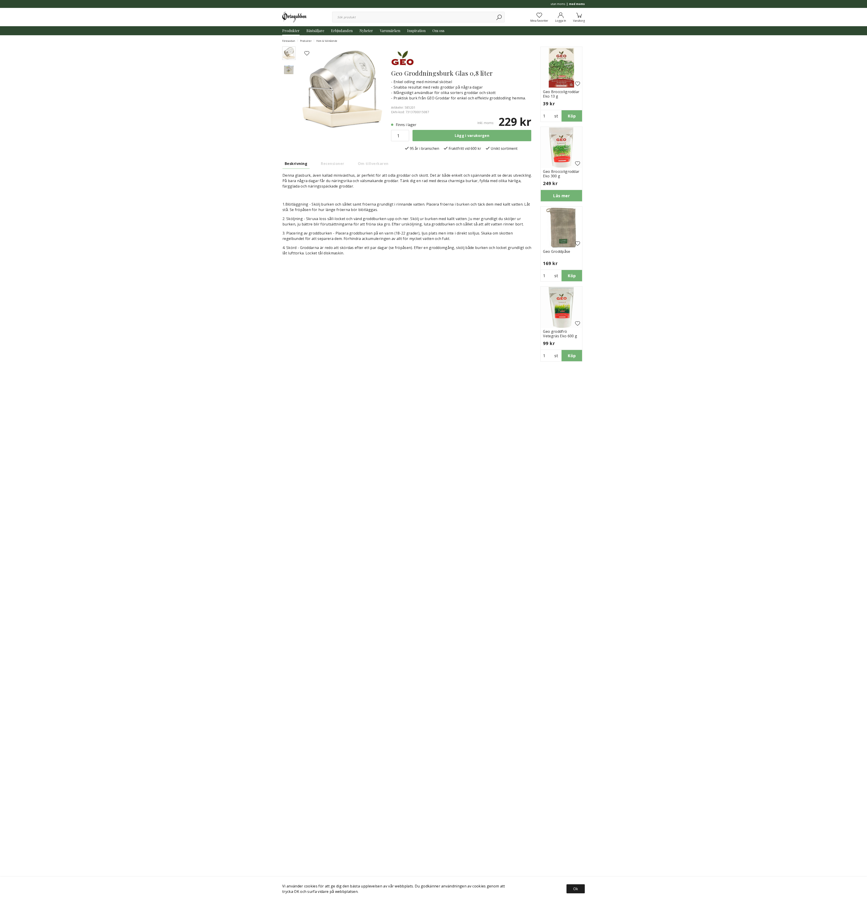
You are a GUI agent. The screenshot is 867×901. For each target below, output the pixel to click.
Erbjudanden (342, 30)
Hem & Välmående (326, 40)
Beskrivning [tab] (296, 163)
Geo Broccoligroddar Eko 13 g (561, 94)
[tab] (288, 53)
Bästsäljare (315, 30)
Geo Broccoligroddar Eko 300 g (561, 173)
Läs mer (561, 195)
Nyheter (366, 30)
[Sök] (499, 17)
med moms (577, 4)
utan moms (558, 4)
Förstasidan (288, 40)
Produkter (291, 30)
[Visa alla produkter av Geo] (402, 57)
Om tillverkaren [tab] (373, 163)
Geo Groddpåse (556, 251)
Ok (575, 888)
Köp (572, 116)
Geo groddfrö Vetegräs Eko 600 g (560, 333)
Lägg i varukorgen (472, 135)
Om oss (438, 30)
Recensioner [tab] (332, 163)
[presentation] (289, 53)
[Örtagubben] (294, 16)
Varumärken (390, 30)
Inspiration (416, 30)
